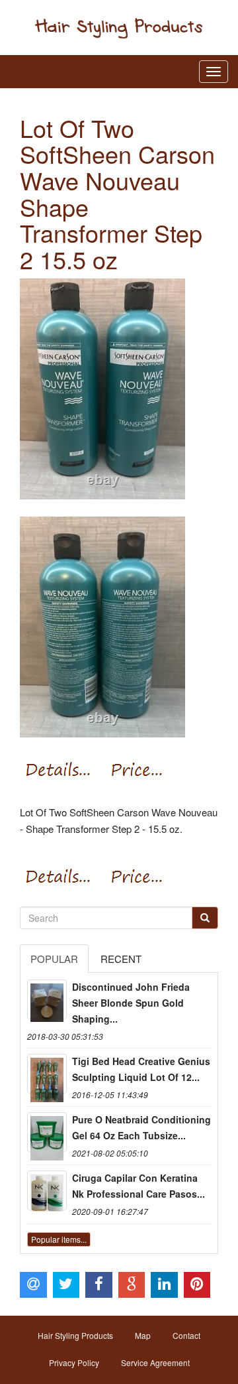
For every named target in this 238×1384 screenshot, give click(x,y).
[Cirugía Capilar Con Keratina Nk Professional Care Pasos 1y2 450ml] (47, 1190)
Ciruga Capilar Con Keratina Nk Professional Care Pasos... (138, 1185)
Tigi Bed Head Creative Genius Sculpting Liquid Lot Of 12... (141, 1069)
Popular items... (59, 1239)
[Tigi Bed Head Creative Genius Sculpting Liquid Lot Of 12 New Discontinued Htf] (47, 1074)
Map (143, 1335)
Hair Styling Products (75, 1335)
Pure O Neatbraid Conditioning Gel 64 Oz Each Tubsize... (141, 1127)
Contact (186, 1335)
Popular (54, 959)
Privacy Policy (74, 1362)
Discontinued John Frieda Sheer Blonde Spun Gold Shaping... (131, 1002)
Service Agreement (155, 1362)
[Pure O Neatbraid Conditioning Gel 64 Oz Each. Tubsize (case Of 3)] (47, 1132)
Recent (120, 959)
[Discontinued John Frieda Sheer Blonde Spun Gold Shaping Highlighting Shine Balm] (47, 999)
